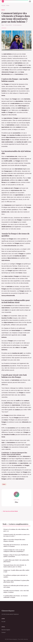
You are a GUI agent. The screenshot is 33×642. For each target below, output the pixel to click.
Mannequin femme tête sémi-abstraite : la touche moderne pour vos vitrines (14, 565)
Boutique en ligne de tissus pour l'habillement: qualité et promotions (15, 555)
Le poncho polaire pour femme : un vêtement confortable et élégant (15, 596)
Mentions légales (6, 629)
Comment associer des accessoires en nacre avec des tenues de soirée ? (16, 535)
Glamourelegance (8, 610)
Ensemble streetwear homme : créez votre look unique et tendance (16, 591)
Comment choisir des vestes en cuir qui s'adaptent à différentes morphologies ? (14, 550)
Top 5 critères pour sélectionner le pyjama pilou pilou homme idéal (16, 581)
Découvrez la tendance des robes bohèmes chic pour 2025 (16, 530)
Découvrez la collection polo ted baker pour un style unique (15, 586)
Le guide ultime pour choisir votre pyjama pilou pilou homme (16, 560)
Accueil (3, 5)
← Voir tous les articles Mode (10, 511)
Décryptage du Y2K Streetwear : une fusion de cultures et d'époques (15, 545)
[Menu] (29, 1)
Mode (7, 5)
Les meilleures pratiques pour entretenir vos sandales (15, 576)
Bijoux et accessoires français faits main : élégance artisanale (14, 540)
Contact (4, 632)
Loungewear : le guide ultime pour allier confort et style (16, 571)
